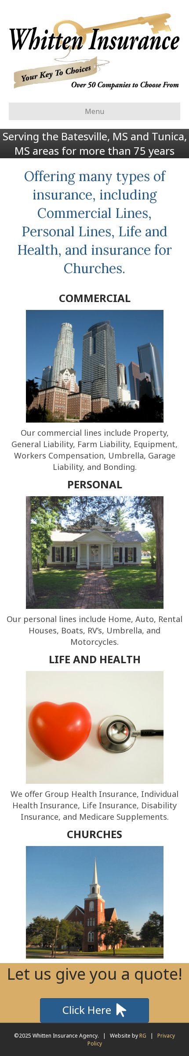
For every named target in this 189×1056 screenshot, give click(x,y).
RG (142, 1035)
